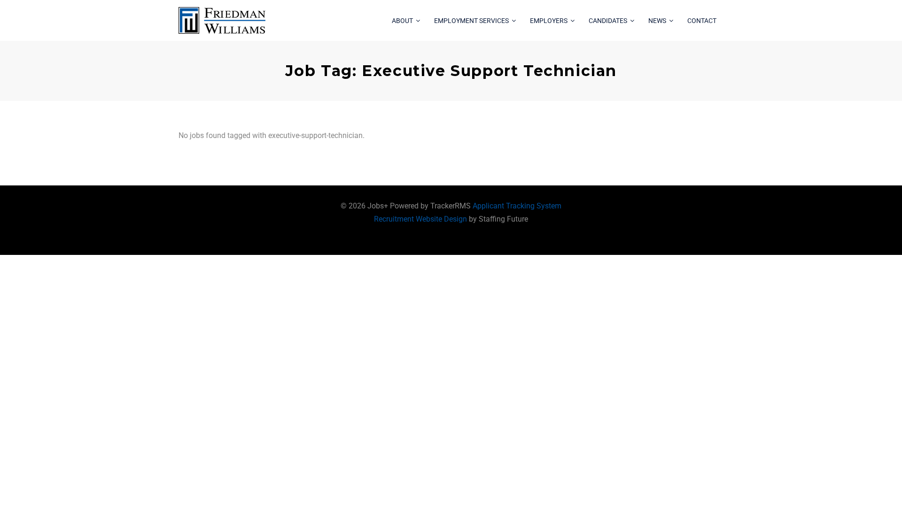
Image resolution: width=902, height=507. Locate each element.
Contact (701, 20)
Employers (549, 20)
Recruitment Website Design (420, 219)
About (402, 20)
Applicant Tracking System (517, 205)
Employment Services (471, 20)
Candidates (608, 20)
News (657, 20)
